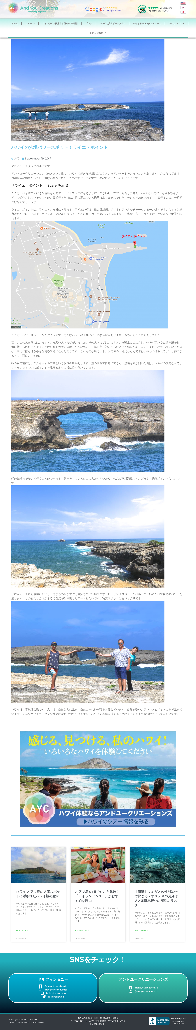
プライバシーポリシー (18, 1022)
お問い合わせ (96, 32)
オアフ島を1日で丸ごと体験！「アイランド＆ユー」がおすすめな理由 (97, 896)
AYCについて (175, 23)
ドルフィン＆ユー (53, 979)
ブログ (89, 23)
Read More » (22, 930)
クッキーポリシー (36, 1022)
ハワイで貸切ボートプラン (112, 23)
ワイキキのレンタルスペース (147, 23)
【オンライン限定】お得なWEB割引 (60, 23)
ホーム (14, 23)
